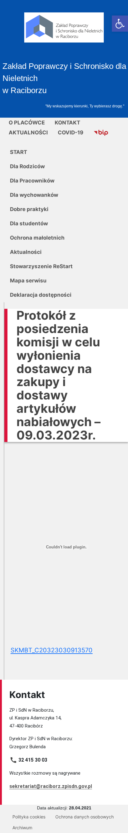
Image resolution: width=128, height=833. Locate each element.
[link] (120, 24)
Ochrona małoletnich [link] (37, 238)
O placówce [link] (27, 122)
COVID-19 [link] (70, 132)
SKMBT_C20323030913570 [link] (52, 650)
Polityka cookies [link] (28, 816)
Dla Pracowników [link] (32, 181)
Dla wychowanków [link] (34, 195)
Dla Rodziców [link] (27, 166)
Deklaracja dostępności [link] (40, 295)
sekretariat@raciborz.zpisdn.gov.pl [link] (50, 786)
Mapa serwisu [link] (28, 280)
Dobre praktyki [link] (29, 209)
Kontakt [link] (67, 122)
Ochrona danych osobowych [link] (84, 816)
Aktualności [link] (28, 132)
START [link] (18, 152)
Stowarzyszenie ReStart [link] (41, 266)
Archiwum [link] (22, 827)
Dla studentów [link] (29, 223)
